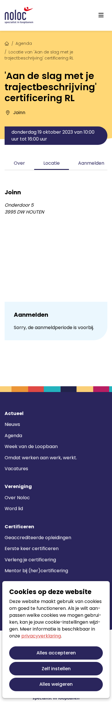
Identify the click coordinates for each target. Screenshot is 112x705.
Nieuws (12, 424)
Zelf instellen (56, 668)
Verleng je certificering (30, 559)
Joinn (19, 112)
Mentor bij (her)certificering (36, 570)
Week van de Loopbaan (31, 446)
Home (7, 43)
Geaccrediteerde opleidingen (38, 537)
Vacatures (16, 468)
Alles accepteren (56, 653)
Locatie (51, 163)
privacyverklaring (41, 636)
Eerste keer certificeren (32, 548)
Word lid (14, 508)
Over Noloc (17, 497)
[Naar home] (19, 15)
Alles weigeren (56, 684)
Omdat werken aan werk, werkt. (41, 457)
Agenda (24, 43)
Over (19, 163)
